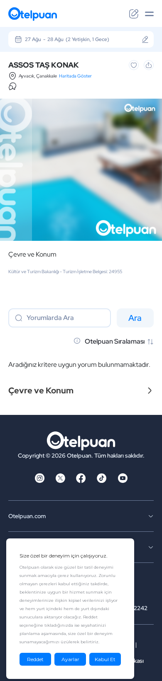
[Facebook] (81, 481)
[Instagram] (39, 481)
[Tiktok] (101, 481)
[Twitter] (60, 481)
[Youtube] (122, 481)
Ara (135, 318)
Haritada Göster (75, 76)
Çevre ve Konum (32, 254)
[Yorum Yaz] (134, 14)
